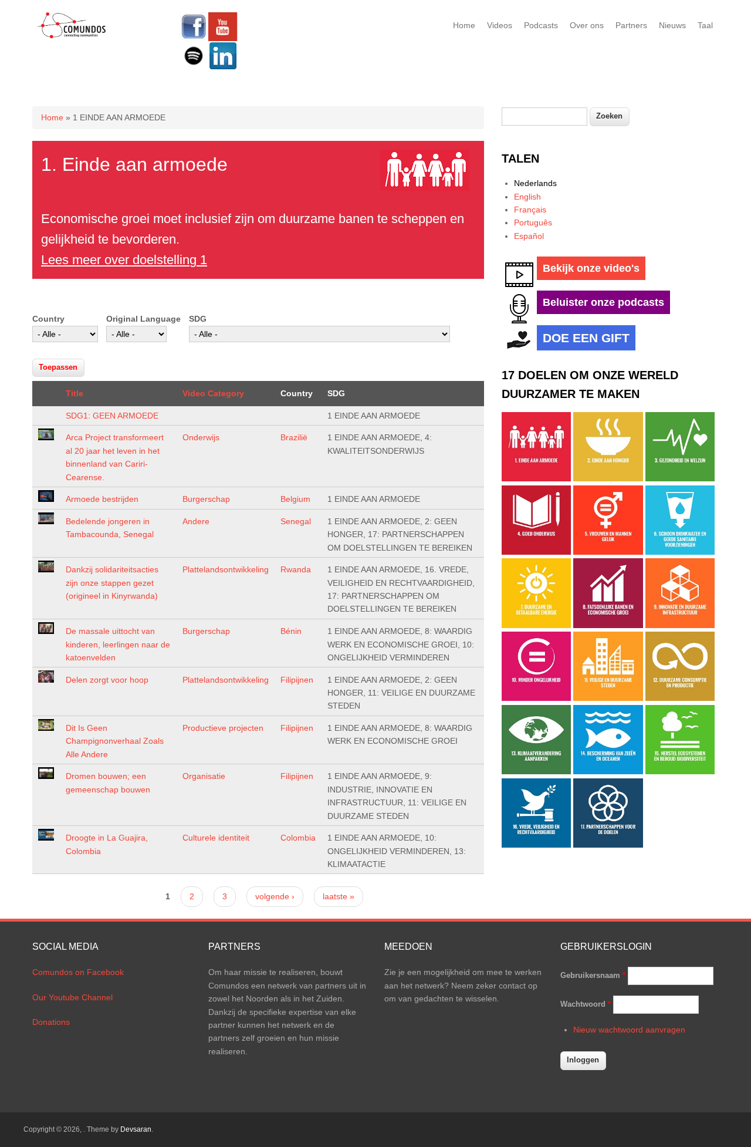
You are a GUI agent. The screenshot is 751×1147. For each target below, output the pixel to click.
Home (464, 25)
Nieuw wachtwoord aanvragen (629, 1029)
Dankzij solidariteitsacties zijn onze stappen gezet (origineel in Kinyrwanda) (112, 583)
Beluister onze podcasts (603, 302)
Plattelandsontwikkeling (225, 569)
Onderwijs (200, 437)
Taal (705, 25)
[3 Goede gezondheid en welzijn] (680, 478)
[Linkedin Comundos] (223, 67)
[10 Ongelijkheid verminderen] (536, 698)
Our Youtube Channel (72, 997)
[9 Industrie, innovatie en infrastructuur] (680, 625)
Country (48, 318)
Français (530, 209)
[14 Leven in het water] (607, 771)
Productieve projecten (222, 728)
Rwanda (295, 569)
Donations (51, 1022)
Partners (631, 25)
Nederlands (535, 183)
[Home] (71, 36)
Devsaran (135, 1129)
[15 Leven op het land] (680, 771)
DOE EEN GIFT (586, 338)
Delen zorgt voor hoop (107, 679)
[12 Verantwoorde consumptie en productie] (680, 698)
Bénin (291, 631)
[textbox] (544, 116)
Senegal (295, 521)
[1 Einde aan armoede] (536, 478)
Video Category (213, 393)
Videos (499, 25)
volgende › (275, 896)
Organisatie (203, 776)
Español (529, 236)
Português (533, 222)
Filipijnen (296, 679)
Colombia (298, 837)
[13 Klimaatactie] (536, 771)
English (527, 196)
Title (74, 393)
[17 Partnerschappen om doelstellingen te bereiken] (607, 844)
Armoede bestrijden (102, 499)
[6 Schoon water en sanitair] (680, 551)
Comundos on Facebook (78, 972)
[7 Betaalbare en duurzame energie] (536, 625)
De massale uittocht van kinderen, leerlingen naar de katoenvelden (118, 644)
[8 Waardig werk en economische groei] (607, 625)
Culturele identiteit (215, 837)
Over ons (587, 25)
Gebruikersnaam (592, 975)
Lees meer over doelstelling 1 (124, 259)
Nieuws (672, 25)
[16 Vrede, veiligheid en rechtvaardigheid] (536, 844)
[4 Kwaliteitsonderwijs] (536, 551)
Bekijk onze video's (591, 268)
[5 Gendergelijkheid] (607, 551)
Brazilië (293, 437)
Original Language (143, 318)
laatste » (338, 896)
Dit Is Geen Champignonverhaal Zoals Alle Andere (115, 741)
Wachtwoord (585, 1004)
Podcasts (541, 25)
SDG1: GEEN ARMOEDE (112, 415)
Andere (195, 521)
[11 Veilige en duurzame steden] (607, 698)
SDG (198, 318)
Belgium (295, 499)
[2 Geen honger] (607, 478)
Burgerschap (206, 499)
